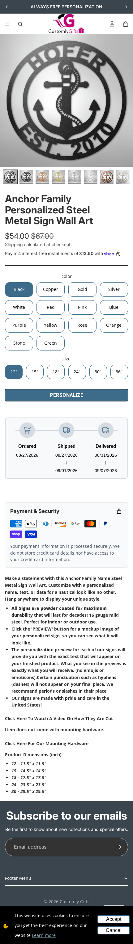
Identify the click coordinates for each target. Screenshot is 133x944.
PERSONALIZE (66, 395)
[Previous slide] (7, 7)
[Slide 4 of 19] (58, 177)
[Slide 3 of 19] (42, 177)
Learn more (44, 935)
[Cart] (125, 24)
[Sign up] (118, 847)
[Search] (20, 24)
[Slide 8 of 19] (123, 177)
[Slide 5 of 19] (74, 177)
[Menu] (7, 24)
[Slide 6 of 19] (90, 177)
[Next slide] (126, 7)
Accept (113, 919)
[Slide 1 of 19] (10, 177)
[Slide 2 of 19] (26, 177)
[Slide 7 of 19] (107, 177)
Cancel (114, 930)
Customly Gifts (75, 901)
